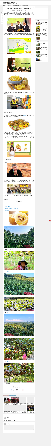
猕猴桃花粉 (7, 271)
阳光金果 (6, 111)
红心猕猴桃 (7, 361)
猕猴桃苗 (7, 312)
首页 (4, 5)
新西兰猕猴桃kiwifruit (8, 5)
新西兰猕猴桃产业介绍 (6, 395)
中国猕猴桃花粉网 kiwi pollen (9, 2)
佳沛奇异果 (30, 35)
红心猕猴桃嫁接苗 (42, 43)
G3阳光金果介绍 (7, 210)
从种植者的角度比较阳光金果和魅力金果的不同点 (12, 208)
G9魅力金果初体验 (8, 206)
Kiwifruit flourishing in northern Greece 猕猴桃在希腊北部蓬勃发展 (43, 38)
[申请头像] (33, 423)
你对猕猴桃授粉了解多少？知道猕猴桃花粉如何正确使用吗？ (43, 30)
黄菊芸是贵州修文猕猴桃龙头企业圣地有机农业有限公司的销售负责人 (14, 404)
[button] (48, 3)
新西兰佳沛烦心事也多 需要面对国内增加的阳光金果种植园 (22, 412)
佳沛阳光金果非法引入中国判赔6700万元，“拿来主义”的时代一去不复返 (30, 412)
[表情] (32, 429)
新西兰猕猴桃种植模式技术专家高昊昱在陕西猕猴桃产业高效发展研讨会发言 (14, 412)
